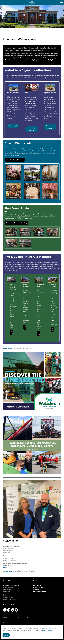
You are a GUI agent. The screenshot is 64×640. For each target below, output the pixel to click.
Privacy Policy (47, 630)
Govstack (10, 623)
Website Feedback (39, 591)
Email (5, 568)
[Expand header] (61, 2)
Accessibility (37, 585)
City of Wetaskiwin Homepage (25, 618)
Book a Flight (13, 126)
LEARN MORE (12, 332)
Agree (6, 635)
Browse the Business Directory (16, 223)
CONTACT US (10, 571)
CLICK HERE (7, 349)
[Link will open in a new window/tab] (32, 381)
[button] (13, 172)
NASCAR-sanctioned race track (14, 60)
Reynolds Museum (19, 58)
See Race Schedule (32, 129)
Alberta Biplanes (50, 60)
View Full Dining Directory (14, 160)
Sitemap (36, 589)
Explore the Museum (50, 127)
